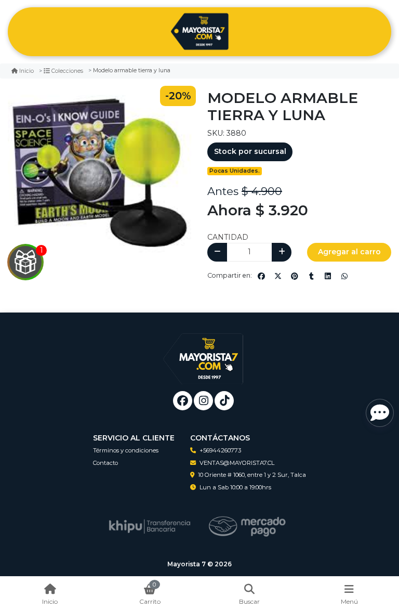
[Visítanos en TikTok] (224, 400)
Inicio (26, 71)
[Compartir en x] (278, 276)
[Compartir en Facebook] (261, 276)
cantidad (227, 237)
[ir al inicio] (203, 351)
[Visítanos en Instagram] (203, 400)
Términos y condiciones (125, 450)
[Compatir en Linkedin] (328, 276)
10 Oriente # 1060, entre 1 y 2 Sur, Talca (252, 474)
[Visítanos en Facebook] (182, 400)
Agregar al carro (349, 251)
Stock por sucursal (250, 151)
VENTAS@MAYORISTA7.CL (237, 462)
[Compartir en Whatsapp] (344, 276)
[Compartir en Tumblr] (311, 276)
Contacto (105, 462)
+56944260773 (220, 450)
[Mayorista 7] (199, 32)
